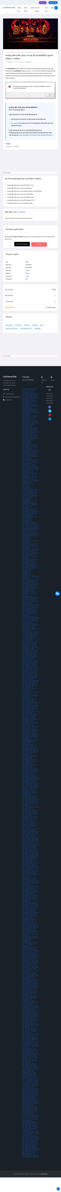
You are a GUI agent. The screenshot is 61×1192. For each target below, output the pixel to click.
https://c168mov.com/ (26, 593)
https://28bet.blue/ (35, 479)
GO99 (30, 619)
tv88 (31, 766)
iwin (35, 432)
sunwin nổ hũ (24, 708)
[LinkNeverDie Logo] (9, 7)
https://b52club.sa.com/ (26, 440)
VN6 (31, 834)
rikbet (29, 630)
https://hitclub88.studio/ (26, 686)
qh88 (33, 629)
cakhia (35, 580)
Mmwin (36, 702)
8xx (36, 420)
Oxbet (29, 929)
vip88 (29, 925)
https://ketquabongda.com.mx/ (28, 616)
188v (37, 1046)
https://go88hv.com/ (33, 646)
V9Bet (26, 925)
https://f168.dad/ (34, 593)
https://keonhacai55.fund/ (27, 613)
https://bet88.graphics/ (30, 493)
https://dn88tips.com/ (32, 823)
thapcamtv (24, 410)
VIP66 (23, 402)
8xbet (32, 663)
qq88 (33, 733)
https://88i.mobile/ (25, 721)
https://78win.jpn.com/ (26, 828)
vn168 (23, 653)
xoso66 (27, 396)
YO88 (26, 931)
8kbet (37, 429)
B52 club (34, 433)
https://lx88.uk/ (31, 867)
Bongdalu (33, 549)
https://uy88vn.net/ (33, 957)
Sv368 (35, 451)
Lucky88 (35, 802)
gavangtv (37, 412)
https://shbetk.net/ (35, 583)
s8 (37, 706)
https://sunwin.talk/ (28, 446)
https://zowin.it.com (26, 669)
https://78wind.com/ (31, 509)
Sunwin (36, 529)
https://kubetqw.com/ (26, 738)
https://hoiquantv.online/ (27, 520)
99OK (23, 881)
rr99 (30, 961)
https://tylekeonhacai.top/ (32, 535)
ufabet (36, 388)
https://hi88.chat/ (25, 566)
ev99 (30, 629)
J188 (26, 670)
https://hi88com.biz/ (33, 678)
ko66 (30, 753)
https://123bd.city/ (33, 992)
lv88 (23, 842)
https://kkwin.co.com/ (26, 680)
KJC (34, 420)
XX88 (23, 411)
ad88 (37, 807)
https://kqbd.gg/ (25, 770)
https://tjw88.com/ (25, 991)
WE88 (35, 663)
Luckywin (24, 621)
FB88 (32, 1007)
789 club (23, 683)
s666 (35, 730)
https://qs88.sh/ (36, 844)
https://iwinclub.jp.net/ (26, 538)
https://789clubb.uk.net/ (26, 536)
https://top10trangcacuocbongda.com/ (29, 502)
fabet (35, 552)
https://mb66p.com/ (26, 401)
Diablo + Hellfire (20, 52)
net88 (25, 490)
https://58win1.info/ (25, 766)
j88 (36, 676)
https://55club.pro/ (25, 667)
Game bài (36, 508)
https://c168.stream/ (26, 804)
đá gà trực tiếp (33, 729)
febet (34, 854)
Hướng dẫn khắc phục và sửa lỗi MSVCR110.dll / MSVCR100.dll (24, 191)
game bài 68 (32, 922)
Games (32, 8)
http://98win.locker (25, 921)
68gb (30, 597)
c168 (36, 530)
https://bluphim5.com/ (34, 411)
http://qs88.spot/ (28, 815)
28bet (29, 679)
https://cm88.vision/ (26, 478)
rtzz (32, 849)
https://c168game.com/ (26, 1027)
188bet (29, 949)
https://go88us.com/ (26, 1005)
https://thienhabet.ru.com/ (27, 482)
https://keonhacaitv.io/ (26, 672)
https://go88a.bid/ (35, 692)
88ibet (37, 1014)
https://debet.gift (30, 985)
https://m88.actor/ (31, 681)
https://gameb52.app (26, 659)
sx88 (33, 916)
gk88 (29, 618)
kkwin (31, 784)
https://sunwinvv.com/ (34, 669)
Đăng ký (42, 2)
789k (30, 625)
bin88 (36, 444)
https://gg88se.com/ (26, 719)
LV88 (32, 796)
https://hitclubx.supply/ (26, 603)
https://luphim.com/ (26, 472)
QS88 (23, 554)
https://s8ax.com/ (28, 896)
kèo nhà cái (34, 423)
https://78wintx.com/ (31, 530)
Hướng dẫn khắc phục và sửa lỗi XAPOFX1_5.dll (20, 197)
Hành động (9, 325)
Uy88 (34, 1033)
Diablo (27, 276)
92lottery (27, 922)
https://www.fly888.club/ (27, 483)
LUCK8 (23, 1018)
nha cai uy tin (24, 431)
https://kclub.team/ (25, 429)
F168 (36, 496)
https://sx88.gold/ (25, 629)
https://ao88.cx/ (25, 725)
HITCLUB (26, 609)
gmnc (29, 587)
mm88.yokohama (34, 791)
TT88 (23, 1038)
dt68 (37, 455)
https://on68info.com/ (26, 764)
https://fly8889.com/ (34, 528)
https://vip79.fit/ (33, 417)
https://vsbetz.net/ (25, 775)
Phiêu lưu (26, 325)
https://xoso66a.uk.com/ (26, 810)
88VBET (26, 873)
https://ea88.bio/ (28, 581)
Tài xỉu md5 (31, 842)
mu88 (28, 599)
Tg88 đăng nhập (33, 656)
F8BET (32, 732)
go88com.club (30, 700)
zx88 (32, 873)
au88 (35, 597)
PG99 (26, 447)
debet (33, 1000)
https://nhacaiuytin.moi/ (26, 548)
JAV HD (28, 1029)
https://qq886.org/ (25, 979)
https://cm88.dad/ (25, 437)
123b (35, 599)
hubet (31, 651)
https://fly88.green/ (26, 515)
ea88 (26, 916)
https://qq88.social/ (34, 891)
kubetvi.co (28, 661)
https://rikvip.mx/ (25, 646)
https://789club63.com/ (34, 694)
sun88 (31, 925)
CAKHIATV (24, 751)
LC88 (23, 618)
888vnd (23, 874)
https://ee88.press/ (26, 919)
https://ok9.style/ (28, 781)
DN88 (33, 648)
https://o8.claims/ (32, 831)
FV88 (36, 683)
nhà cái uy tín (36, 393)
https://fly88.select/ (26, 510)
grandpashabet (27, 720)
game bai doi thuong (26, 889)
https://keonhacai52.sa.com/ (27, 947)
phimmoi (23, 840)
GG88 (23, 445)
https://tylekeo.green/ (26, 498)
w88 (26, 637)
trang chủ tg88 (31, 706)
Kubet (24, 802)
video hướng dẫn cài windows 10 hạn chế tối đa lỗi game (35, 135)
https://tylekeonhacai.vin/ (31, 545)
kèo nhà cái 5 (27, 736)
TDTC (37, 1027)
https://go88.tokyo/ (26, 438)
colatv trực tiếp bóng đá (33, 405)
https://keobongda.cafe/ (26, 477)
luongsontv (25, 412)
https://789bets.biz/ (26, 586)
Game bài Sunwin (35, 961)
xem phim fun (28, 474)
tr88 (29, 714)
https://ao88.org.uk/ (26, 965)
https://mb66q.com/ (26, 404)
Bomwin (33, 464)
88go (25, 961)
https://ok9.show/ (28, 654)
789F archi (33, 883)
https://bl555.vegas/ (29, 943)
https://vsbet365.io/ (33, 775)
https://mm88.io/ (25, 421)
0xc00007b (16, 146)
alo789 (30, 734)
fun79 (23, 898)
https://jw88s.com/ (25, 782)
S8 (31, 621)
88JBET (36, 833)
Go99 (31, 655)
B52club (32, 523)
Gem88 (23, 929)
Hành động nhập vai (11, 328)
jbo (36, 972)
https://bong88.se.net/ (27, 549)
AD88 (25, 731)
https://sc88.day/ (31, 567)
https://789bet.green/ (26, 972)
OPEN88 (23, 452)
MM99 (33, 774)
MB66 (35, 404)
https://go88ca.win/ (26, 905)
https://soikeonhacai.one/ (32, 643)
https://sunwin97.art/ (34, 427)
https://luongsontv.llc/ (32, 642)
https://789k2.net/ (31, 787)
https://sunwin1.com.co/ (26, 692)
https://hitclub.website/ (30, 424)
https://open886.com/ (35, 450)
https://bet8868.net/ (26, 883)
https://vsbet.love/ (34, 982)
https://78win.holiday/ (27, 832)
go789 (36, 922)
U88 (34, 764)
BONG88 (33, 1038)
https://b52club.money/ (26, 476)
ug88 (38, 711)
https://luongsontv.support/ (27, 1049)
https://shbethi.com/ (26, 504)
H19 (29, 788)
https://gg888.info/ (32, 855)
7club (23, 925)
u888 (26, 599)
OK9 (28, 496)
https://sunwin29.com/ (26, 711)
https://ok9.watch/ (32, 557)
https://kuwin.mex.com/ (34, 838)
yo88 (30, 529)
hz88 (23, 643)
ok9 (33, 419)
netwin (23, 910)
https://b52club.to (25, 597)
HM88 (34, 667)
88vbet (32, 812)
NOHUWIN (24, 927)
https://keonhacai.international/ (28, 579)
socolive (35, 398)
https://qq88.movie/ (33, 956)
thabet (35, 526)
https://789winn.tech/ (26, 825)
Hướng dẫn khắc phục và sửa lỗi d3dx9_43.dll (20, 203)
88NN (37, 777)
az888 (35, 711)
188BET (23, 568)
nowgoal (29, 418)
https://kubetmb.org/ (26, 791)
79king (23, 497)
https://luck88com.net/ (26, 870)
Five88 (35, 928)
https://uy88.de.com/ (31, 637)
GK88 (26, 803)
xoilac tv (23, 391)
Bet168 (33, 459)
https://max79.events (26, 934)
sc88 (35, 494)
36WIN (36, 752)
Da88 (26, 929)
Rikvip (28, 433)
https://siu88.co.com (32, 777)
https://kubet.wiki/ (25, 999)
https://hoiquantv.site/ (26, 519)
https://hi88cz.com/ (26, 970)
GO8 (34, 849)
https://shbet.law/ (34, 504)
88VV (32, 660)
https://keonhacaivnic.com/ (27, 631)
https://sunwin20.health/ (30, 798)
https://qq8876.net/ (32, 609)
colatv (23, 406)
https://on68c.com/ (29, 740)
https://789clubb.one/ (26, 444)
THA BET (35, 889)
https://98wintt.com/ (26, 1033)
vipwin (27, 714)
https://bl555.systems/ (26, 583)
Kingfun (26, 674)
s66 (28, 750)
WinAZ (32, 813)
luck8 (27, 600)
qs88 (30, 621)
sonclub (36, 899)
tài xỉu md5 (31, 951)
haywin (23, 710)
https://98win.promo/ (26, 1037)
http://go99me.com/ (29, 765)
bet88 (38, 423)
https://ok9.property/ (30, 513)
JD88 (34, 788)
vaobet (23, 455)
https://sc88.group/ (29, 455)
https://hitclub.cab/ (33, 561)
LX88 (23, 978)
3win (35, 878)
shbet (34, 608)
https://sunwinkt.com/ (28, 1006)
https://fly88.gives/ (25, 521)
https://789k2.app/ (25, 895)
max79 (33, 899)
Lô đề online (24, 530)
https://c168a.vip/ (33, 953)
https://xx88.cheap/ (34, 937)
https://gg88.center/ (26, 528)
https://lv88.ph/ (28, 839)
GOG (41, 325)
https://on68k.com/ (25, 995)
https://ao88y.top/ (31, 910)
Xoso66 (31, 404)
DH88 (32, 866)
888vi (37, 873)
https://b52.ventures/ (26, 713)
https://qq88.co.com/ (29, 993)
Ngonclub (31, 489)
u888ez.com (30, 675)
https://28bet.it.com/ (26, 836)
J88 (38, 638)
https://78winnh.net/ (29, 402)
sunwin (31, 392)
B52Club (23, 545)
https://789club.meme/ (26, 794)
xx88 (36, 408)
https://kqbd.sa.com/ (26, 946)
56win (28, 953)
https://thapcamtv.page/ (27, 942)
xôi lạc (32, 399)
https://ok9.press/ (32, 566)
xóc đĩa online (35, 785)
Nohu (34, 1029)
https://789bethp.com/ (26, 591)
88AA (25, 774)
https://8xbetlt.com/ (35, 576)
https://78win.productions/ (27, 806)
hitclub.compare (34, 714)
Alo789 (29, 399)
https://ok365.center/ (26, 415)
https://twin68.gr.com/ (26, 762)
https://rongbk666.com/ (26, 423)
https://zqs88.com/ (31, 829)
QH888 (23, 765)
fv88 (30, 873)
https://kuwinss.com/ (26, 822)
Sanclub (23, 493)
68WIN (23, 675)
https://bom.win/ (25, 489)
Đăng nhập (53, 2)
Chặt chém (18, 325)
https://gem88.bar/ (25, 417)
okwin (26, 823)
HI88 (29, 891)
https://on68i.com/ (34, 736)
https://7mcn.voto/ (34, 553)
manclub (31, 490)
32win (23, 1024)
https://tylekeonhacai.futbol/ (27, 408)
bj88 (23, 513)
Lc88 (35, 616)
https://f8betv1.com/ (26, 885)
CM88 (36, 474)
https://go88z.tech (29, 1010)
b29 (25, 533)
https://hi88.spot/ (29, 868)
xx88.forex (24, 788)
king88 (26, 796)
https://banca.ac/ (25, 495)
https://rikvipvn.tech (34, 934)
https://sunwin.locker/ (34, 410)
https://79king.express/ (26, 414)
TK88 (27, 717)
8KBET (32, 661)
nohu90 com (25, 867)
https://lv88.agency (25, 1017)
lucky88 (23, 717)
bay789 (24, 959)
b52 (34, 408)
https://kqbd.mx (28, 1012)
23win (37, 459)
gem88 (23, 457)
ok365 (31, 863)
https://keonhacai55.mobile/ (30, 565)
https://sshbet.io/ (35, 503)
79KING (31, 472)
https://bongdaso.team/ (26, 546)
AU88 (36, 704)
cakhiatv (24, 413)
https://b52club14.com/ (26, 759)
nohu (23, 637)
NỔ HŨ (23, 532)
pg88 (27, 865)
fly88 (29, 1020)
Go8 (25, 881)
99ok (33, 641)
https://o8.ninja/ (36, 510)
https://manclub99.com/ (26, 464)
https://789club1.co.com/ (26, 542)
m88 (31, 747)
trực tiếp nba (28, 413)
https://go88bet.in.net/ (29, 702)
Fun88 (27, 391)
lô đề (36, 551)
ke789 (32, 600)
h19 (36, 453)
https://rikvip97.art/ (25, 427)
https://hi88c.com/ (28, 978)
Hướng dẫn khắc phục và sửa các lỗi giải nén (19, 188)
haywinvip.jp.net (25, 701)
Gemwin (33, 564)
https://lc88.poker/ (25, 918)
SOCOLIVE (28, 751)
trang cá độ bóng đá (31, 983)
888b (23, 781)
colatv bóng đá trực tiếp (26, 407)
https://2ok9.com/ (30, 494)
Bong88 (23, 474)
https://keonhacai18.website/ (27, 516)
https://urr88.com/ (28, 1014)
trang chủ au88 (34, 705)
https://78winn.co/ (25, 906)
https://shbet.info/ (31, 554)
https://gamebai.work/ (33, 495)
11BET (32, 972)
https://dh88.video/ (32, 628)
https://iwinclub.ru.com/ (32, 434)
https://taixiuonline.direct (27, 742)
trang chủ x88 (24, 706)
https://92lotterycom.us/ (30, 584)
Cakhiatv (23, 827)
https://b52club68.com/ (26, 574)
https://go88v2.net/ (26, 749)
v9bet (35, 399)
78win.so (36, 513)
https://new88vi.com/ (26, 982)
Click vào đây (14, 123)
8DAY (28, 927)
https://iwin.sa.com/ (33, 437)
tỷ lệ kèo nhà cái (26, 577)
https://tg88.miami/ (26, 834)
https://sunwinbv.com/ (26, 955)
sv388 (33, 391)
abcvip (31, 854)
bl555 (27, 624)
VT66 (37, 788)
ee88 (34, 651)
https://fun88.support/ (26, 960)
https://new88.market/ (26, 479)
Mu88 (32, 931)
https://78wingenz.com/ (29, 585)
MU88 (26, 509)
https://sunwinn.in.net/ (26, 647)
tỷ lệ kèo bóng (36, 925)
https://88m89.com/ (26, 902)
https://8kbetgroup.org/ (33, 852)
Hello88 (37, 749)
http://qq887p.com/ (28, 859)
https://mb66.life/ (25, 405)
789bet (23, 581)
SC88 (37, 555)
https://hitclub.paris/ (34, 963)
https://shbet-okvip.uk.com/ (27, 763)
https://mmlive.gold (25, 602)
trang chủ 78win (25, 954)
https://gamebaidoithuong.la (27, 604)
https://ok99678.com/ (26, 555)
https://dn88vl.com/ (31, 893)
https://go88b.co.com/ (26, 541)
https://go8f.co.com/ (26, 879)
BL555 (35, 635)
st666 (27, 771)
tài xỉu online (27, 468)
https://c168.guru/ (26, 1011)
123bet (23, 715)
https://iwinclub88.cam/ (29, 783)
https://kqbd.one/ (35, 548)
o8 (24, 513)
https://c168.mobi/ (34, 897)
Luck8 (26, 635)
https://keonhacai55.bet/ (33, 396)
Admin (10, 62)
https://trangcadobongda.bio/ (27, 508)
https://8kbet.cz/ (25, 852)
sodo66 (30, 689)
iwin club (35, 516)
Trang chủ (7, 52)
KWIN (26, 787)
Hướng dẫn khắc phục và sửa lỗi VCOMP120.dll (20, 194)
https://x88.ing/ (28, 617)
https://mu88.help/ (25, 484)
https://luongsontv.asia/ (26, 941)
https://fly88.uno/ (31, 453)
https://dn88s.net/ (33, 723)
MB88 (26, 975)
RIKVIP (23, 436)
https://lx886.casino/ (26, 816)
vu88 (32, 727)
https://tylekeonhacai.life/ (27, 458)
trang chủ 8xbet (28, 1038)
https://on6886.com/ (26, 994)
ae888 (33, 474)
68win (26, 643)
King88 (34, 845)
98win (33, 610)
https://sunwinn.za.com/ (26, 485)
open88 (29, 449)
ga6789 (33, 771)
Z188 (23, 560)
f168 (34, 489)
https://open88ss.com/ (26, 936)
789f (32, 680)
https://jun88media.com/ (27, 793)
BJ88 (23, 808)
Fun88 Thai (27, 757)
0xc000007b (9, 146)
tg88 (34, 590)
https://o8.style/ (35, 527)
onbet (24, 734)
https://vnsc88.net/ (25, 590)
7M (36, 864)
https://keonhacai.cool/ (27, 512)
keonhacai (28, 632)
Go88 (26, 418)
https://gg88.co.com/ (34, 456)
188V (37, 861)
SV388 (31, 886)
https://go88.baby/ (25, 561)
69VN (26, 863)
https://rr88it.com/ (25, 470)
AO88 (25, 560)
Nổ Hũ (30, 853)
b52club (23, 469)
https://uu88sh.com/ (31, 801)
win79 (37, 461)
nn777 (24, 453)
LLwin (37, 670)
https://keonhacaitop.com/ (27, 463)
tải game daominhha (29, 445)
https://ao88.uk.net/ (32, 717)
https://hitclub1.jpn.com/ (27, 693)
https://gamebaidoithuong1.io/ (28, 698)
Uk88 (32, 929)
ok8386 (32, 672)
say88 (23, 679)
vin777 (37, 924)
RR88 (28, 412)
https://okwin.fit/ (25, 957)
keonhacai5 (30, 944)
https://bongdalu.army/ (26, 547)
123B (36, 770)
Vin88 (35, 685)
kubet (30, 391)
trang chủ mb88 (28, 705)
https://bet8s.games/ (26, 1042)
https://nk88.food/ (35, 810)
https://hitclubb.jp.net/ (26, 539)
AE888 (33, 1014)
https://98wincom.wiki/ (27, 967)
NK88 (24, 598)
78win (32, 393)
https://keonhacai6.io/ (26, 973)
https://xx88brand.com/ (29, 439)
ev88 (28, 529)
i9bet (37, 469)
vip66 (33, 400)
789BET (23, 501)
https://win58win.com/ (29, 880)
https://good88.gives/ (31, 676)
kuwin (27, 612)
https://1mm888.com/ (29, 938)
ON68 (36, 673)
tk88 (31, 510)
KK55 (34, 879)
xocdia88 (36, 647)
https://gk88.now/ (29, 968)
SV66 (29, 1018)
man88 (26, 897)
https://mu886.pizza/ (26, 739)
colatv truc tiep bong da (29, 406)
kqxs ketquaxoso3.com (33, 394)
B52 (26, 457)
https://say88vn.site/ (29, 710)
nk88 (31, 670)
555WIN (23, 872)
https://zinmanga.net (31, 388)
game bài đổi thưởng (34, 468)
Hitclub (23, 447)
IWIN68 (36, 579)
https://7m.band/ (35, 546)
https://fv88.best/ (25, 878)
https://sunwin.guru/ (31, 560)
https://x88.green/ (29, 608)
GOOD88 (23, 899)
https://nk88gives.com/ (26, 912)
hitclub (26, 398)
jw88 (30, 916)
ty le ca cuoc (30, 431)
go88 (32, 398)
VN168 (32, 647)
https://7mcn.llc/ (35, 512)
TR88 (37, 947)
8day (26, 568)
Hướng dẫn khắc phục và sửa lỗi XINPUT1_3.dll (20, 185)
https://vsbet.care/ (34, 1037)
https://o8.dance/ (25, 831)
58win (31, 533)
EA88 (36, 674)
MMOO (31, 667)
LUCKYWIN (24, 908)
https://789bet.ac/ (34, 836)
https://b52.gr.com (25, 923)
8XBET (35, 644)
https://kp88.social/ (25, 636)
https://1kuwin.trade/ (34, 746)
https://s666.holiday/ (26, 729)
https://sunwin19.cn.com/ (27, 442)
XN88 (29, 1048)
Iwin (31, 461)
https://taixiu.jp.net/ (34, 540)
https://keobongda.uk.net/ (27, 844)
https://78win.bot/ (26, 481)
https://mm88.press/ (34, 438)
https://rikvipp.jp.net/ (26, 540)
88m (33, 860)
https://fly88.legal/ (28, 611)
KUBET (34, 902)
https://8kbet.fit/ (25, 853)
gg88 (31, 778)
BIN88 (23, 418)
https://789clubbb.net (29, 930)
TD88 (35, 1027)
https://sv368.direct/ (26, 392)
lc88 (33, 898)
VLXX (26, 1029)
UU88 (38, 617)
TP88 (23, 835)
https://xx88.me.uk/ (34, 415)
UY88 (23, 668)
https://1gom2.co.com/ (26, 571)
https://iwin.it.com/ (25, 694)
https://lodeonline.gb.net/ (27, 488)
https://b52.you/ (33, 563)
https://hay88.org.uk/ (26, 755)
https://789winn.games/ (33, 857)
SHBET (31, 429)
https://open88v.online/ (26, 627)
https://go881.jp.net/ (26, 487)
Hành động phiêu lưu (26, 328)
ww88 (35, 623)
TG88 (32, 822)
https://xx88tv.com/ (28, 1044)
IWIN (34, 395)
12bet (32, 960)
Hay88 (30, 612)
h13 (25, 835)
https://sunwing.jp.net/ (26, 663)
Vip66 (35, 400)
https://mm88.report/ (30, 673)
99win (37, 1013)
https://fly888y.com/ (33, 701)
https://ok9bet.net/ (29, 998)
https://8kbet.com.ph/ (29, 761)
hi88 (26, 898)
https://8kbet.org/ (34, 462)
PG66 (35, 672)
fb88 (27, 552)
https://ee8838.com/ (29, 622)
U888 (32, 592)
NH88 (34, 886)
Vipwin (23, 685)
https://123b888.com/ (26, 623)
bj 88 (23, 670)
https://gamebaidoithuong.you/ (28, 500)
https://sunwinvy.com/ (26, 877)
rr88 (31, 527)
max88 (23, 434)
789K (28, 848)
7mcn (34, 431)
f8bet (36, 500)
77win (32, 555)
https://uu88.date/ (33, 768)
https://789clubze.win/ (26, 471)
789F (37, 902)
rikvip (23, 398)
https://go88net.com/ (26, 573)
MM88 (28, 411)
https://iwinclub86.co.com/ (27, 544)
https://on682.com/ (25, 746)
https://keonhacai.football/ (27, 395)
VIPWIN (37, 801)
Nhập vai (34, 325)
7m (32, 418)
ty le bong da (36, 604)
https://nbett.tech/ (33, 911)
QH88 (31, 821)
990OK (34, 936)
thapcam (29, 708)
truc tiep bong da (25, 389)
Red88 (32, 928)
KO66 (26, 1018)
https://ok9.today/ (28, 887)
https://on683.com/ (25, 1000)
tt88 (33, 598)
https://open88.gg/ (25, 871)
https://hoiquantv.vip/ (28, 517)
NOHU (36, 759)
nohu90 (36, 544)
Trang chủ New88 (27, 914)
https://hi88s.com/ (29, 452)
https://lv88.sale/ (33, 1030)
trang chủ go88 (34, 715)
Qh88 (37, 656)
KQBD (37, 854)
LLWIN (23, 494)
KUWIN (32, 759)
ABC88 (23, 750)
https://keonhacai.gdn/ (26, 443)
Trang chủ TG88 (30, 903)
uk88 (33, 552)
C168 (28, 678)
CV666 (35, 909)
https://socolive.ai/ (25, 768)
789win (30, 436)
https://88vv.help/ (28, 819)
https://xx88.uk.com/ (32, 718)
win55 (34, 747)
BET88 (28, 737)
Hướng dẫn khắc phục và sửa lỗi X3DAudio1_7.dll (20, 200)
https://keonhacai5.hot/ (27, 697)
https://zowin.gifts (31, 1002)
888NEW (33, 612)
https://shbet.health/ (26, 641)
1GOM (25, 433)
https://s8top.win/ (25, 858)
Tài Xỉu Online (33, 1005)
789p (35, 781)
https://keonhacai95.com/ (27, 465)
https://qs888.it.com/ (26, 809)
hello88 (33, 780)
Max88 (33, 476)
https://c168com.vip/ (26, 817)
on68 (33, 707)
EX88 (37, 832)
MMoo (26, 1039)
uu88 (33, 477)
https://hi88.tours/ (30, 752)
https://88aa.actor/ (25, 475)
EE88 (31, 515)
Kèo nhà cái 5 (27, 432)
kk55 (32, 858)
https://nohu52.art (31, 682)
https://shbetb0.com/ (29, 506)
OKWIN (25, 963)
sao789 (23, 787)
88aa (34, 859)
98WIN (35, 903)
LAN (26, 279)
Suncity (26, 892)
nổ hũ (34, 446)
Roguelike (37, 328)
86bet (26, 1021)
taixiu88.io (37, 631)
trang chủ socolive (35, 1045)
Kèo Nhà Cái (30, 674)
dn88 (35, 664)
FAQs (52, 8)
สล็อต (32, 471)
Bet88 (37, 452)
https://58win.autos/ (26, 649)
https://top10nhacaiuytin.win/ (27, 420)
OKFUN (32, 833)
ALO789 (27, 501)
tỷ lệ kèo (37, 969)
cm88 (23, 491)
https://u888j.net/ (31, 589)
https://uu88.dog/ (28, 800)
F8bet (26, 534)
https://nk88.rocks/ (28, 969)
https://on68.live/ (26, 780)
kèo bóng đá (35, 868)
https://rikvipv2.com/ (26, 695)
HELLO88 (35, 985)
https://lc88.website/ (34, 719)
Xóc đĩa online (28, 666)
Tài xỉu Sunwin (24, 1002)
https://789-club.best (26, 704)
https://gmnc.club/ (28, 634)
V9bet (23, 462)
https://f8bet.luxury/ (26, 935)
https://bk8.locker (25, 890)
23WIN (35, 666)
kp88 (31, 879)
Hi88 (28, 956)
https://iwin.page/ (25, 563)
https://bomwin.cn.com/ (26, 572)
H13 (27, 788)
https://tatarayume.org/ (26, 795)
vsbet (30, 552)
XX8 (23, 731)
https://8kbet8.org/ (25, 507)
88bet (33, 638)
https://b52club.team (31, 534)
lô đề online (32, 618)
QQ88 (23, 859)
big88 (32, 1034)
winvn (32, 688)
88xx (38, 597)
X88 (29, 861)
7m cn (33, 923)
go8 (31, 599)
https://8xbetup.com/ (26, 940)
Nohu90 (35, 490)
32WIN (26, 813)
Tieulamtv (33, 725)
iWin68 (23, 702)
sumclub (33, 606)
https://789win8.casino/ (26, 610)
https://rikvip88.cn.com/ (26, 790)
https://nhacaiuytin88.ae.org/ (27, 744)
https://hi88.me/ (31, 514)
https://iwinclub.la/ (32, 389)
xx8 (35, 807)
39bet (30, 743)
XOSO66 (31, 750)
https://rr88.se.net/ (25, 430)
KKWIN (23, 813)
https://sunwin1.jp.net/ (26, 699)
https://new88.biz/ (25, 459)
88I (30, 577)
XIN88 (31, 782)
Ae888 (35, 688)
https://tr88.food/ (25, 789)
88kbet (37, 822)
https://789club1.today (32, 662)
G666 (32, 769)
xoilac (28, 410)
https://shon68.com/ (28, 948)
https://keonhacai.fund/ (26, 400)
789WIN (33, 853)
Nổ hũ (33, 488)
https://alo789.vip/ (35, 912)
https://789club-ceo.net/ (26, 564)
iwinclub (32, 444)
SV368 (32, 762)
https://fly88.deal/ (25, 558)
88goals (32, 432)
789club (25, 466)
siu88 (28, 527)
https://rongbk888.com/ (33, 421)
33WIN (24, 608)
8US (32, 1027)
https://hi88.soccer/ (26, 987)
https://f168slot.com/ (26, 450)
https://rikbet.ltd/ (25, 425)
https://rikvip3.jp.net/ (35, 695)
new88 (24, 740)
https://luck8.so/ (30, 635)
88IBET (32, 617)
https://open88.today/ (27, 451)
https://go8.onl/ (25, 724)
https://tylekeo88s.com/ (26, 733)
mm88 (23, 962)
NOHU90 (37, 606)
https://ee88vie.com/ (26, 393)
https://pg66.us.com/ (32, 447)
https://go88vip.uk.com (26, 900)
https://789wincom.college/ (32, 974)
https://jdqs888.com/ (29, 981)
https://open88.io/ (33, 846)
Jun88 (23, 449)
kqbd (26, 462)
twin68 (32, 666)
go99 (33, 597)
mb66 (23, 526)
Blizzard (27, 270)
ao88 (26, 527)
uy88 (23, 580)
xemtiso (31, 785)
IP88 (25, 953)
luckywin (23, 673)
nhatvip (23, 714)
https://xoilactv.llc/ (32, 756)
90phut (24, 584)
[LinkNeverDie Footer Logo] (9, 376)
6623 (30, 932)
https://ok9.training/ (32, 803)
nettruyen (24, 388)
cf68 (29, 745)
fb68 (23, 961)
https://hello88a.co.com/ (31, 657)
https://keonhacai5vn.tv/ (26, 1001)
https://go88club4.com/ (29, 491)
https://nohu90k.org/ (34, 895)
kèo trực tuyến (34, 624)
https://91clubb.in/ (25, 656)
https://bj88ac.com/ (26, 691)
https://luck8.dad (25, 648)
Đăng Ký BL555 (35, 871)
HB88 (26, 866)
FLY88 (35, 452)
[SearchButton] (56, 8)
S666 (23, 712)
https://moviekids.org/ (27, 605)
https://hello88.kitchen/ (26, 570)
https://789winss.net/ (34, 906)
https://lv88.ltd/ (25, 628)
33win (31, 598)
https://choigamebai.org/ (27, 419)
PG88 (31, 459)
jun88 (31, 522)
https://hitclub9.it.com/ (26, 664)
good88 (26, 802)
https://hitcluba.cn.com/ (26, 644)
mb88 (36, 598)
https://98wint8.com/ (34, 1039)
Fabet (29, 928)
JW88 (31, 788)
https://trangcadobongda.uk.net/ (28, 596)
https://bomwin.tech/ (26, 426)
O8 (24, 612)
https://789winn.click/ (26, 820)
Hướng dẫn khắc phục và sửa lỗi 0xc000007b (35, 52)
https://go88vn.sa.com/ (26, 503)
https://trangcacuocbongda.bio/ (28, 559)
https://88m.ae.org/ (33, 721)
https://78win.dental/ (26, 904)
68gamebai (32, 881)
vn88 (29, 660)
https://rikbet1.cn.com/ (26, 576)
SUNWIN (35, 605)
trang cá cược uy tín (31, 551)
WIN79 (29, 931)
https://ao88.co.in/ (25, 1031)
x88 (23, 529)
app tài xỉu (24, 552)
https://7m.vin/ (25, 660)
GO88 (34, 455)
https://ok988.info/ (25, 522)
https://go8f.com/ (30, 976)
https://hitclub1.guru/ (29, 712)
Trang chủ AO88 (31, 908)
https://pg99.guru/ (33, 918)
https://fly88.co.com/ (26, 592)
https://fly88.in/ (25, 758)
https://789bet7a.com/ (26, 688)
